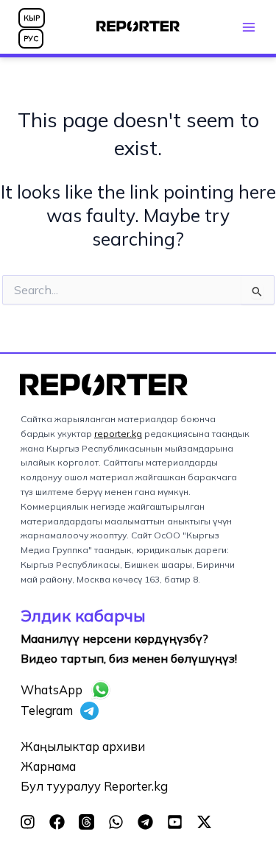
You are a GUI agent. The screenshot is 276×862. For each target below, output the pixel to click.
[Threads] (86, 822)
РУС (31, 38)
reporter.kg (118, 433)
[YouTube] (174, 822)
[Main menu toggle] (248, 26)
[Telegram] (145, 822)
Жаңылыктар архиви (83, 746)
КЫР (32, 18)
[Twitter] (204, 822)
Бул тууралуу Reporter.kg (94, 786)
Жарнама (48, 766)
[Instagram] (27, 822)
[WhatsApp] (116, 822)
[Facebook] (57, 822)
